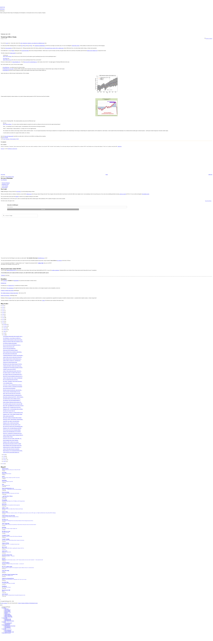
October (4, 327)
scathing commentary (55, 270)
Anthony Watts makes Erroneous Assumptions (11, 448)
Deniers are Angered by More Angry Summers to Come (13, 341)
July (4, 333)
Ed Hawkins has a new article (8, 68)
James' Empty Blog (5, 523)
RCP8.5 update (4, 497)
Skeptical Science (5, 468)
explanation (5, 280)
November (5, 326)
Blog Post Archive (7, 611)
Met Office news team (6, 531)
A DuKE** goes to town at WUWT (9, 369)
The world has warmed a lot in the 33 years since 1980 (12, 403)
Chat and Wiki (4, 617)
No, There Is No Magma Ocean (7, 575)
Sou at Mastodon (4, 179)
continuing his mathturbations (40, 45)
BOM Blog (4, 527)
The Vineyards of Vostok (6, 587)
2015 (3, 319)
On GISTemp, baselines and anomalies (10, 343)
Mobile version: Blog (8, 615)
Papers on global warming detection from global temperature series (13, 595)
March (4, 458)
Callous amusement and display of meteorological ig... (12, 395)
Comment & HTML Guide (9, 631)
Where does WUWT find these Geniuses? (10, 350)
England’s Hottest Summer (6, 473)
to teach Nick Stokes (25, 50)
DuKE (13, 50)
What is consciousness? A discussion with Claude (10, 493)
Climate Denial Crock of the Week (8, 515)
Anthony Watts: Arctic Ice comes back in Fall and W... (12, 357)
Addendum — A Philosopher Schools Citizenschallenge (11, 489)
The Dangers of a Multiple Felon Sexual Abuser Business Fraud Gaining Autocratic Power (17, 520)
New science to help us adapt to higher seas (9, 528)
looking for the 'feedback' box (92, 50)
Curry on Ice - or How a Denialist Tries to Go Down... (12, 384)
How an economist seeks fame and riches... (10, 379)
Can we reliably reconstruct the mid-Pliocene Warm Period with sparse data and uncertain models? (19, 524)
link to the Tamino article (9, 136)
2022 (3, 307)
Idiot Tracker (4, 547)
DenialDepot (4, 586)
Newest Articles (4, 187)
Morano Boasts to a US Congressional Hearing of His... (13, 450)
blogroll (17, 196)
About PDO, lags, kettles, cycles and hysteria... (11, 421)
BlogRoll (6, 612)
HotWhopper (2, 8)
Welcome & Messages (6, 182)
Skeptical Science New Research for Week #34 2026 (11, 469)
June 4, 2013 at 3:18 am (7, 56)
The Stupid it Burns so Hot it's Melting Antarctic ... (12, 398)
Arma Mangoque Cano (6, 485)
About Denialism (7, 623)
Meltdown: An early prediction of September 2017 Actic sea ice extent (14, 579)
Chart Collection (7, 626)
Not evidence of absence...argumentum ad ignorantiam (12, 386)
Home (107, 174)
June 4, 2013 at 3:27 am (7, 59)
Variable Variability (5, 539)
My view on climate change (7, 566)
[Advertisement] (33, 22)
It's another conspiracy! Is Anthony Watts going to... (12, 372)
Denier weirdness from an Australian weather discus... (12, 351)
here (22, 45)
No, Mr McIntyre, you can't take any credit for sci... (12, 338)
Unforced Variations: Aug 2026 (7, 481)
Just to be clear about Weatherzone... (9, 348)
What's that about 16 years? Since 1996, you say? (11, 424)
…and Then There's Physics (7, 496)
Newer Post (3, 174)
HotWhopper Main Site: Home (9, 625)
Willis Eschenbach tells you (11, 270)
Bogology (3, 558)
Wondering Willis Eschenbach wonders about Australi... (13, 339)
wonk (7, 43)
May (4, 454)
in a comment (59, 260)
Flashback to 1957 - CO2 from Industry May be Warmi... (13, 409)
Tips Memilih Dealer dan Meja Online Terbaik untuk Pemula (12, 508)
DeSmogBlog (4, 500)
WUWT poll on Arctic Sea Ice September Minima (12, 429)
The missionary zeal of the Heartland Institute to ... (12, 400)
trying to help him (8, 48)
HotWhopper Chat (7, 618)
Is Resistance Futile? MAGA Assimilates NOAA (10, 516)
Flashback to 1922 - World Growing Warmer (11, 422)
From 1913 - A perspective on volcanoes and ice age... (12, 433)
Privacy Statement (7, 630)
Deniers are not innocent (5, 295)
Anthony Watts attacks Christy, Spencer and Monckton (12, 377)
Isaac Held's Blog (5, 582)
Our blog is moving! (5, 532)
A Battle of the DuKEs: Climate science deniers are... (12, 365)
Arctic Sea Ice (4, 550)
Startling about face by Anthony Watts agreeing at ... (12, 447)
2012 (3, 463)
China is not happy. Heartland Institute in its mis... (11, 391)
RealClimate (4, 480)
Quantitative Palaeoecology (7, 554)
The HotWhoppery (7, 627)
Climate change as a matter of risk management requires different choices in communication (18, 567)
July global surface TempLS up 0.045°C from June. (11, 477)
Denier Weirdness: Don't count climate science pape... (12, 445)
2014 (3, 321)
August (4, 331)
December (5, 324)
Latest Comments (5, 185)
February (5, 459)
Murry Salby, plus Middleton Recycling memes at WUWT (13, 405)
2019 (3, 312)
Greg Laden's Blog (5, 570)
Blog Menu (4, 607)
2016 (3, 317)
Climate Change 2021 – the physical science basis (10, 544)
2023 (3, 305)
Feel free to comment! (209, 38)
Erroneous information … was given (8, 555)
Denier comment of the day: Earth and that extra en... (12, 358)
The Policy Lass (5, 519)
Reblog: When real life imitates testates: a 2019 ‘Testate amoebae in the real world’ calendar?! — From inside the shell (22, 559)
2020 (3, 310)
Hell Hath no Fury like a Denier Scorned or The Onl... (12, 364)
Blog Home (6, 608)
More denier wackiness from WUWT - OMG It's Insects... (13, 396)
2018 (3, 314)
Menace (3, 591)
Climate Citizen (5, 511)
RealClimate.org (6, 70)
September (5, 329)
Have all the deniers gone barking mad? (10, 353)
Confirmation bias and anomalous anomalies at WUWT (12, 367)
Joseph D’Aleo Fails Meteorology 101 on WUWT (12, 431)
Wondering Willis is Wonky (8, 436)
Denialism (4, 621)
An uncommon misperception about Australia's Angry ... (13, 336)
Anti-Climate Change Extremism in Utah (9, 574)
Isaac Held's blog (6, 67)
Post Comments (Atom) (10, 176)
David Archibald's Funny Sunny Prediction (10, 440)
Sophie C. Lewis (5, 507)
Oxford (9, 297)
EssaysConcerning (5, 492)
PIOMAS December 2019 (6, 551)
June (4, 334)
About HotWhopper (7, 629)
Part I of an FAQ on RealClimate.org (30, 61)
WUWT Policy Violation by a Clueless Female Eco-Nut (13, 412)
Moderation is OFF (5, 184)
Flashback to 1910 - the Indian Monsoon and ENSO (12, 428)
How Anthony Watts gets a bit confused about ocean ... (12, 374)
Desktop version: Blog (8, 616)
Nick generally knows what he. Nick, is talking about (54, 48)
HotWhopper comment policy (12, 148)
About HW (4, 628)
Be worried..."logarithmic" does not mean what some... (12, 381)
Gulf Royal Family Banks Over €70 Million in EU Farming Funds (13, 501)
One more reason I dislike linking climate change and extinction (13, 540)
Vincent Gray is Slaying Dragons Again (10, 362)
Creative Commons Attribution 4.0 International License (28, 603)
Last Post (3, 571)
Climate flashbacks (7, 614)
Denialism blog (3, 283)
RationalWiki (16, 280)
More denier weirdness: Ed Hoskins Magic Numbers (12, 417)
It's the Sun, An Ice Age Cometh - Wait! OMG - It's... (12, 438)
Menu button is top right (6, 632)
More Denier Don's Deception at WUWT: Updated (12, 443)
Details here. (120, 146)
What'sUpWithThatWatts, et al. (8, 488)
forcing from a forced (75, 45)
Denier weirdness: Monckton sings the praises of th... (12, 402)
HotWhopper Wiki (7, 619)
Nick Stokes (5, 58)
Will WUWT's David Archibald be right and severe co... (13, 376)
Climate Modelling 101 (16, 61)
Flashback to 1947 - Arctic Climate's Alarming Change (12, 414)
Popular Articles (7, 613)
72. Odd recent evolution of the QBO (8, 583)
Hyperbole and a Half (6, 590)
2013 (3, 322)
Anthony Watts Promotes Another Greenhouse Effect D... (13, 435)
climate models (12, 53)
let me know (18, 191)
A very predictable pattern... (8, 383)
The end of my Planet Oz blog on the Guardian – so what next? (13, 563)
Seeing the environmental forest (8, 578)
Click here (2, 148)
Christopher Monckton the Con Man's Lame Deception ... (13, 355)
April (4, 456)
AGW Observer (5, 594)
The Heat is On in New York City (9, 410)
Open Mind (4, 472)
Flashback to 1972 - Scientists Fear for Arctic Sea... (12, 407)
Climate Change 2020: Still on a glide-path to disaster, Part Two (13, 548)
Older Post (210, 174)
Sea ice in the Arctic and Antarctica (9, 388)
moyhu (3, 476)
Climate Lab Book (5, 543)
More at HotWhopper (6, 624)
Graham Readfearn (5, 562)
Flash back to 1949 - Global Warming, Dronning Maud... (13, 419)
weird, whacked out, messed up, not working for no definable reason (32, 43)
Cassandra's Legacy (6, 535)
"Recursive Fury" (11, 285)
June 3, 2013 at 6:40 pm (7, 124)
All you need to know (8, 622)
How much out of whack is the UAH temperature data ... (13, 426)
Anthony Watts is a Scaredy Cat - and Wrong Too (11, 360)
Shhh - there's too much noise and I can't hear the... (12, 393)
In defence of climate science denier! (7, 290)
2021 (3, 309)
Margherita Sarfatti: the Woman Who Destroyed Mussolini (12, 536)
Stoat (3, 484)
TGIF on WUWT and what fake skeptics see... (11, 452)
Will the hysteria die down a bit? (8, 346)
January (4, 461)
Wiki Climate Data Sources (9, 620)
